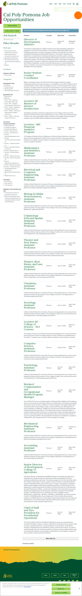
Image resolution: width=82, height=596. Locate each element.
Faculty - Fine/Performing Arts (12, 153)
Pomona (8, 75)
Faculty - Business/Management (12, 135)
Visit (64, 575)
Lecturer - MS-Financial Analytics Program (32, 128)
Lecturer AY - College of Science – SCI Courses (32, 326)
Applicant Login (12, 31)
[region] (41, 588)
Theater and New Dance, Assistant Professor (31, 244)
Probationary (9, 87)
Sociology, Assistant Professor (30, 305)
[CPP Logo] (7, 576)
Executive (8, 96)
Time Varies (8, 185)
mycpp (69, 4)
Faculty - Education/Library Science (12, 147)
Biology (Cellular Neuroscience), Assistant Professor (33, 198)
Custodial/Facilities (10, 129)
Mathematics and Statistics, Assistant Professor (32, 152)
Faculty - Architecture (11, 132)
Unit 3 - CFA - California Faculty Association (11, 100)
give (64, 4)
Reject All (61, 588)
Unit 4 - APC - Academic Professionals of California (12, 104)
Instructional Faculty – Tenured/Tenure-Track (11, 55)
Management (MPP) (11, 58)
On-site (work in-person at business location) (12, 193)
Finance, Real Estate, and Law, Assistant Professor (33, 266)
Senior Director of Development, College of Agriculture (33, 468)
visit (55, 4)
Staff (6, 65)
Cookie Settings (61, 584)
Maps (55, 575)
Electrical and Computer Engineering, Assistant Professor (32, 175)
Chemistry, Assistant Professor (30, 286)
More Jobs (50, 538)
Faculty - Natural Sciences (12, 165)
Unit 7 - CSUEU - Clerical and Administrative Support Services (12, 112)
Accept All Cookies (61, 592)
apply (51, 4)
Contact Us (74, 575)
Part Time (8, 183)
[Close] (79, 588)
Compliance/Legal (10, 127)
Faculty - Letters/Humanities (12, 158)
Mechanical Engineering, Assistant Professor (31, 428)
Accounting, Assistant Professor (31, 448)
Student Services (10, 175)
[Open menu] (77, 4)
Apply (45, 575)
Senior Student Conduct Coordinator (32, 75)
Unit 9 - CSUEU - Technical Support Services (12, 117)
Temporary (8, 88)
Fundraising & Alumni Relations (10, 169)
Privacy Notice (27, 586)
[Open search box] (74, 4)
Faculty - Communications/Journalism (12, 139)
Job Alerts (12, 25)
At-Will (7, 85)
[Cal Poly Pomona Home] (15, 3)
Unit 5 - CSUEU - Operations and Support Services (12, 108)
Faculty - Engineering (11, 150)
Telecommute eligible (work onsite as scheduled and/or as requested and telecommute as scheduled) (13, 199)
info (60, 4)
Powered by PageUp (28, 543)
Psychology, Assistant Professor (31, 368)
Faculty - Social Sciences (12, 166)
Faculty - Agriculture (11, 131)
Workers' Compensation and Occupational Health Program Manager (33, 391)
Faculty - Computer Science (12, 144)
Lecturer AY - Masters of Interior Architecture (31, 105)
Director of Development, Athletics (32, 42)
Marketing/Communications (12, 172)
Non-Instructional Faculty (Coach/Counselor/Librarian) (12, 61)
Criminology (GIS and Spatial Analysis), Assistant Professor (33, 221)
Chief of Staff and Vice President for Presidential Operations (31, 513)
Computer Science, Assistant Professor (30, 347)
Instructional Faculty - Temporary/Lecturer (11, 51)
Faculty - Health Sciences (12, 156)
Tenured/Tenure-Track (11, 90)
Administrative (9, 125)
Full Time (8, 181)
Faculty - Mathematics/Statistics (11, 162)
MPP (7, 98)
